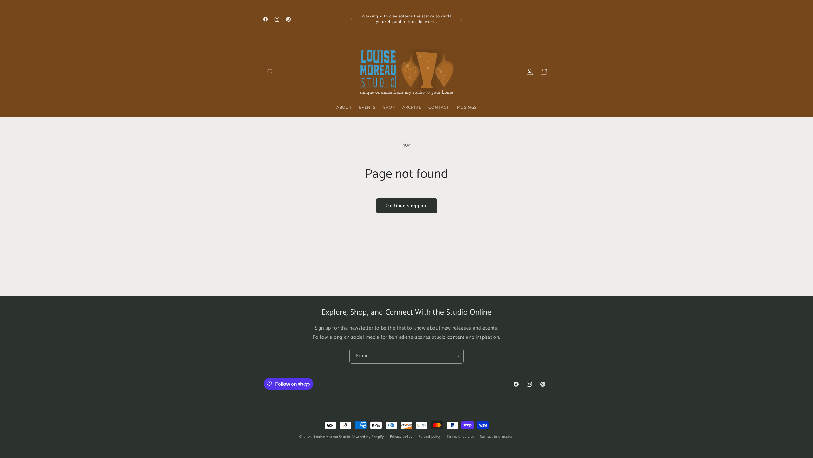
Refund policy (429, 437)
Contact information (497, 437)
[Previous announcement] (352, 19)
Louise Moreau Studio (332, 437)
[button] (271, 72)
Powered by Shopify (367, 437)
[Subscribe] (456, 356)
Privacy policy (401, 437)
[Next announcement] (461, 19)
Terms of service (460, 437)
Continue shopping (407, 206)
